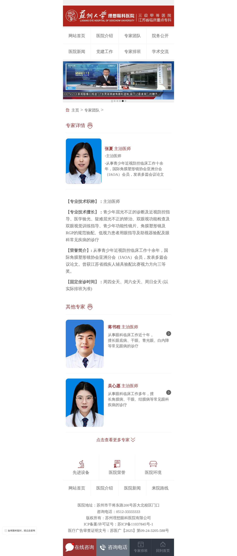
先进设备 (81, 472)
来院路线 (160, 488)
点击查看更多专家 (113, 440)
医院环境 (153, 472)
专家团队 (132, 36)
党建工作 (104, 51)
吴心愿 (123, 386)
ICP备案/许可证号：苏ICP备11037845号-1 (118, 524)
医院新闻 (77, 51)
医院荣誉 (117, 472)
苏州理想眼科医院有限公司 (128, 518)
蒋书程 (123, 327)
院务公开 (160, 36)
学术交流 (160, 51)
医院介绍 (104, 36)
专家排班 (132, 51)
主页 (75, 110)
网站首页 (77, 36)
